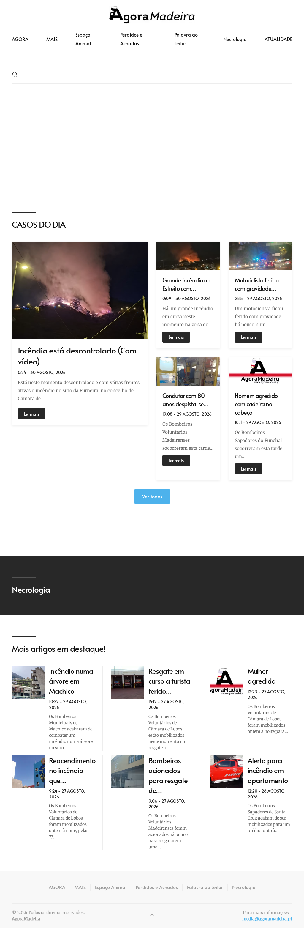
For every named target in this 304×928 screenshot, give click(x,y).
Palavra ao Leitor (186, 38)
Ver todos (152, 496)
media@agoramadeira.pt (267, 918)
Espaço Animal (83, 38)
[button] (15, 74)
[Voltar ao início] (152, 15)
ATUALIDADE (278, 39)
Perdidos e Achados (131, 38)
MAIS (52, 39)
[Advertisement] (152, 137)
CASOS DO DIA (38, 224)
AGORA (20, 39)
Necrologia (235, 39)
